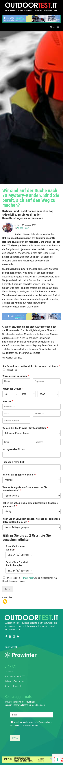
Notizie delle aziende (13, 686)
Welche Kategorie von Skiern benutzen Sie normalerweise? (24, 489)
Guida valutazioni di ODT (15, 676)
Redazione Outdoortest (14, 681)
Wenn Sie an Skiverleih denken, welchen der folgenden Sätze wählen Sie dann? (31, 520)
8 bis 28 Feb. (12, 370)
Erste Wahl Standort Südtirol (16, 548)
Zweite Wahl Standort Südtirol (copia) (17, 564)
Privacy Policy (28, 578)
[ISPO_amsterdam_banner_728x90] (31, 18)
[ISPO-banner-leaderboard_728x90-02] (31, 759)
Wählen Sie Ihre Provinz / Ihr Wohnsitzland (25, 428)
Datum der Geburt (12, 388)
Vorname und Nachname (15, 376)
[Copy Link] (5, 601)
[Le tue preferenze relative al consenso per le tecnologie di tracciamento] (58, 760)
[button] (52, 27)
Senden (7, 589)
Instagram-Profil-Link (13, 449)
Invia (15, 738)
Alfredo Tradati (23, 228)
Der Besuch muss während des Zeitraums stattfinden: (31, 366)
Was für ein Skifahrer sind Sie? (19, 474)
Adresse (7, 401)
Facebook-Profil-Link (13, 462)
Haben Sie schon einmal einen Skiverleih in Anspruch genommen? (30, 505)
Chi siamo (9, 671)
